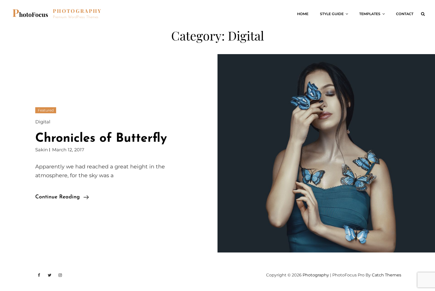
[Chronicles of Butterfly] (326, 153)
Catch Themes (386, 275)
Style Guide (332, 14)
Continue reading (62, 197)
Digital (42, 122)
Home (302, 14)
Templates (369, 14)
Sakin (41, 150)
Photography (77, 10)
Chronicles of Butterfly (101, 138)
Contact (404, 14)
